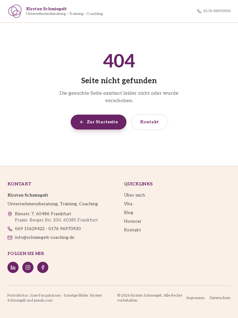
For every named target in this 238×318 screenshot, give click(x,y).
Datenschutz (220, 298)
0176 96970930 (217, 11)
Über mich (134, 195)
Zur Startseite (102, 122)
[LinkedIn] (13, 267)
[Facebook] (42, 267)
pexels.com (43, 300)
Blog (128, 212)
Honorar (132, 221)
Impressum (196, 298)
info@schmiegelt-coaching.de (44, 237)
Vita (128, 204)
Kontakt (149, 122)
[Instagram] (27, 267)
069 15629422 (30, 228)
